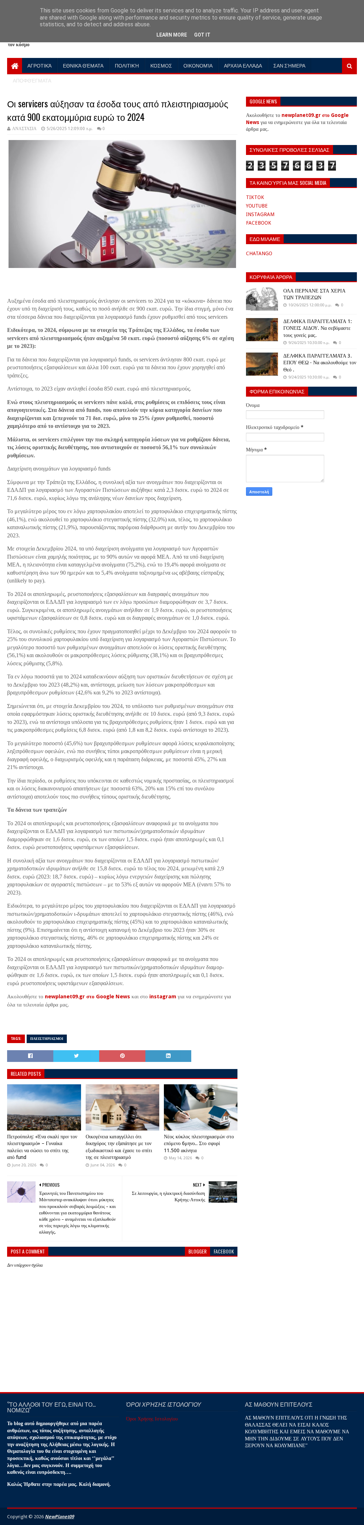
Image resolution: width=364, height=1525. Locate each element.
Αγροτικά (39, 65)
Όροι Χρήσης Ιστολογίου (152, 1419)
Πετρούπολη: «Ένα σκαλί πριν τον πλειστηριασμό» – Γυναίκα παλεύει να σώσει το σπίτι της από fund (42, 1147)
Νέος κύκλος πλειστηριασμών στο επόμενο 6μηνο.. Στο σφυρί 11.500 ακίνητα (199, 1143)
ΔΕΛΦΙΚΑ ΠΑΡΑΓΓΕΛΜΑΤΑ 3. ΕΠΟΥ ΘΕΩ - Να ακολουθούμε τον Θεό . (319, 362)
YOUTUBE (257, 206)
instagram (162, 996)
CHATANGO (259, 253)
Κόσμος (161, 65)
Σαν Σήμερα (289, 65)
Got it (202, 35)
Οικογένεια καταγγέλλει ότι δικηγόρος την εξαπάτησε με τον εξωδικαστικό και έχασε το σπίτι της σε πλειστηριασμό (119, 1147)
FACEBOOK (258, 223)
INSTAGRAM (260, 214)
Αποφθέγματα (32, 80)
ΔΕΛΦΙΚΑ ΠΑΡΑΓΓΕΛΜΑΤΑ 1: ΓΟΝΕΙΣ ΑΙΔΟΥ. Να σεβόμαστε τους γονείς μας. (317, 328)
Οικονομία (198, 65)
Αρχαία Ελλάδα (243, 65)
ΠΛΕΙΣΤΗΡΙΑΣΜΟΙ (46, 1039)
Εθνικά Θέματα (83, 65)
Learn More (171, 35)
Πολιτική (127, 65)
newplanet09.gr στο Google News (87, 996)
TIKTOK (255, 197)
